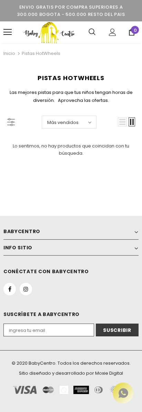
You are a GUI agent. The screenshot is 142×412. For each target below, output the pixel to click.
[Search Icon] (92, 32)
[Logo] (49, 32)
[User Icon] (112, 32)
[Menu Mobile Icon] (7, 32)
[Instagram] (26, 289)
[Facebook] (9, 289)
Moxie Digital (109, 373)
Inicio (9, 53)
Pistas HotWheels (41, 53)
